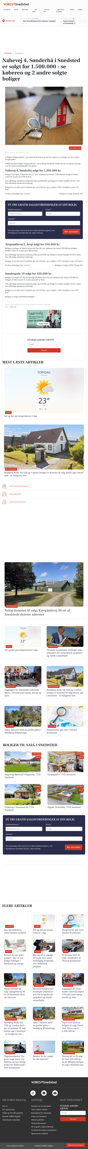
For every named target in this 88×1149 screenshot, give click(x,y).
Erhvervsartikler (37, 1120)
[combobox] (9, 223)
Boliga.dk (13, 307)
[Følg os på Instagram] (44, 1093)
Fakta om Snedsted (38, 1116)
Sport (72, 10)
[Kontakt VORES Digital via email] (55, 1093)
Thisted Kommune (38, 1123)
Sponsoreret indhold (39, 1133)
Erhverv (25, 10)
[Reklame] (44, 319)
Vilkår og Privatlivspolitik (12, 1113)
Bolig (16, 10)
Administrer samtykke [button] (11, 1120)
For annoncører (8, 1109)
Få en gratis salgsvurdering (42, 1127)
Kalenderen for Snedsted (41, 1113)
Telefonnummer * (15, 209)
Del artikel (73, 148)
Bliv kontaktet (71, 231)
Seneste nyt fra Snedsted (41, 1106)
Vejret (80, 10)
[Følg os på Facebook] (33, 1093)
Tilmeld (44, 350)
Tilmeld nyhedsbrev (76, 1145)
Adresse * (11, 219)
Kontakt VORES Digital (11, 1116)
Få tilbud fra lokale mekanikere (43, 1130)
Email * (49, 209)
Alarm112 (7, 10)
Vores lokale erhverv (39, 1109)
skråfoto (27, 194)
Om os (4, 1106)
